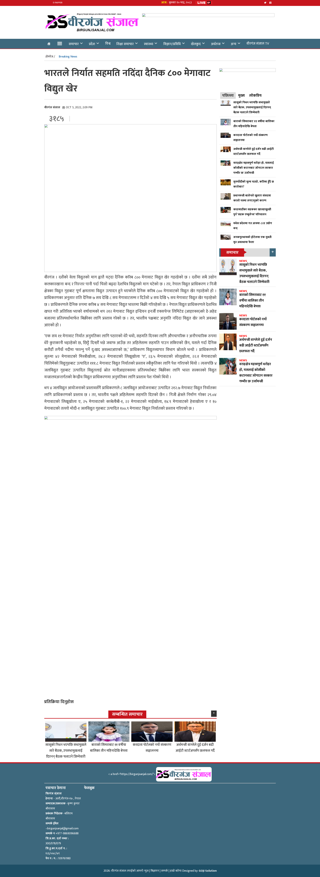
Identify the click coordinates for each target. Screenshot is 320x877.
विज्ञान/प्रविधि (172, 44)
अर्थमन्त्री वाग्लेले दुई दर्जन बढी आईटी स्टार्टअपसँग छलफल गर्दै (195, 748)
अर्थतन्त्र (216, 44)
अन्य (233, 44)
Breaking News (68, 56)
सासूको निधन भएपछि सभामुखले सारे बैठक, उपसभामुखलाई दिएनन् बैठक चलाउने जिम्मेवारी (65, 750)
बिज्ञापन (155, 870)
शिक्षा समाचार (125, 44)
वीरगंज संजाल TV (257, 43)
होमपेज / (50, 56)
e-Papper (57, 3)
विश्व (108, 43)
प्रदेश (92, 44)
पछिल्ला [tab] (228, 95)
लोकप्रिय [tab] (255, 95)
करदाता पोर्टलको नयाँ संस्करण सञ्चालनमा (152, 748)
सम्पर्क (164, 870)
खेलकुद (196, 44)
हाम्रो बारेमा (175, 870)
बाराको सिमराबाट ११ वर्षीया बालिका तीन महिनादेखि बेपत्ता (109, 748)
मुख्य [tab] (241, 95)
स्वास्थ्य (148, 44)
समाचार (74, 44)
